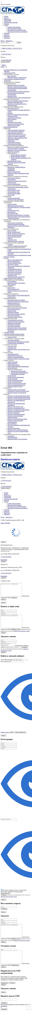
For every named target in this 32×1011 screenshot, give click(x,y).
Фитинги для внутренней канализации (19, 399)
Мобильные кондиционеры (15, 206)
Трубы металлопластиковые (16, 377)
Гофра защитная (12, 363)
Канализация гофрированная (19, 372)
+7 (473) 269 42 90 (6, 60)
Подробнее (4, 559)
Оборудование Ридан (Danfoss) (13, 278)
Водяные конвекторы (14, 198)
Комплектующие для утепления (17, 392)
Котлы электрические (14, 232)
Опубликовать (15, 965)
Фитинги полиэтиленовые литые (17, 419)
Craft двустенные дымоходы (16, 131)
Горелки (10, 238)
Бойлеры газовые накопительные (17, 87)
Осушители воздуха (13, 210)
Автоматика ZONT (9, 73)
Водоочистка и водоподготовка (17, 30)
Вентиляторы (11, 212)
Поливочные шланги (14, 365)
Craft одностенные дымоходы (16, 130)
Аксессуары (11, 195)
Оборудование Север (14, 190)
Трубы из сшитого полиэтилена (17, 383)
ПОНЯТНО (4, 1009)
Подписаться (4, 983)
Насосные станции (13, 264)
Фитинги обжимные (13, 413)
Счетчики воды (12, 346)
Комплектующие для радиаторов (17, 328)
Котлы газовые (12, 230)
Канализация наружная (17, 374)
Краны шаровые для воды (18, 155)
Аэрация (10, 113)
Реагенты (10, 121)
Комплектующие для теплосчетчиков (18, 358)
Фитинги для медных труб (15, 406)
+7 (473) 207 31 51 (17, 48)
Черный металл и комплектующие (17, 430)
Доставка (6, 33)
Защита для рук (12, 337)
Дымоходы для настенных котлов (17, 138)
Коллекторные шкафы (14, 193)
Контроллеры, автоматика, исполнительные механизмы (16, 223)
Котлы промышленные (14, 236)
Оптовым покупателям (10, 22)
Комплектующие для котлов (16, 241)
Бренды (6, 18)
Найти (19, 42)
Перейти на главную (10, 459)
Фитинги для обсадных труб (16, 411)
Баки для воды (12, 76)
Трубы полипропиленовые (15, 380)
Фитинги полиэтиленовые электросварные (15, 421)
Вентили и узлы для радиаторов (17, 150)
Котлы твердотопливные (15, 235)
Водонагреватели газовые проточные (18, 91)
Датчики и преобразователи (16, 357)
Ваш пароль (4, 661)
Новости (6, 35)
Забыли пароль (5, 732)
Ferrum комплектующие (14, 144)
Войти (11, 732)
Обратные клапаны (13, 312)
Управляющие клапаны (14, 117)
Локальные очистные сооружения (17, 31)
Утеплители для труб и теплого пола (18, 391)
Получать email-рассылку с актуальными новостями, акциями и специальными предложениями (14, 891)
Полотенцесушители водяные (16, 300)
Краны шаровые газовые (18, 156)
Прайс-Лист (7, 19)
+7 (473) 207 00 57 (6, 54)
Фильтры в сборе (12, 116)
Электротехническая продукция (17, 181)
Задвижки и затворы (13, 151)
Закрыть (3, 542)
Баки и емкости (12, 119)
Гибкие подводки (13, 362)
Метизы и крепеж (9, 256)
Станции (10, 244)
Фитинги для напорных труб (16, 408)
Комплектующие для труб (15, 386)
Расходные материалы (14, 184)
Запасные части (12, 96)
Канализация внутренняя (18, 371)
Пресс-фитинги (12, 423)
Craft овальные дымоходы (15, 133)
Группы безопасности (14, 309)
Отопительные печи (13, 289)
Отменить (12, 983)
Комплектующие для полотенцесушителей (14, 303)
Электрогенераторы (13, 340)
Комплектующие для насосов (16, 277)
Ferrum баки (11, 141)
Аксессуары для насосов (15, 272)
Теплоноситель (12, 182)
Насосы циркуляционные (15, 260)
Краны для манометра (14, 172)
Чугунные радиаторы (14, 326)
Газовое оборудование (14, 27)
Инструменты (12, 179)
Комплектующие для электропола (17, 439)
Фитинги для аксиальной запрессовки (19, 396)
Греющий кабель (12, 437)
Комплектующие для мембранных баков (19, 255)
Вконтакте (9, 41)
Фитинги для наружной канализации (18, 409)
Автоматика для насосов (15, 270)
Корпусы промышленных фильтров (18, 114)
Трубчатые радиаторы (14, 324)
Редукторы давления (14, 315)
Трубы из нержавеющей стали (16, 385)
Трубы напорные (12, 379)
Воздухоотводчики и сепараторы (17, 307)
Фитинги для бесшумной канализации (19, 397)
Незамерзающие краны (14, 161)
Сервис (6, 25)
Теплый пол (11, 436)
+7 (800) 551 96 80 (6, 48)
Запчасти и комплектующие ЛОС (17, 246)
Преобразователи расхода (15, 355)
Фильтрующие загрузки (14, 122)
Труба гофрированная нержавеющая (18, 366)
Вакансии (7, 36)
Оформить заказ (15, 629)
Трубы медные (12, 375)
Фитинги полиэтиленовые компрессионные (15, 416)
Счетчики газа (12, 348)
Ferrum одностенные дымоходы (17, 134)
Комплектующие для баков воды (17, 77)
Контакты (7, 38)
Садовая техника (9, 332)
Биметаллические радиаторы (16, 321)
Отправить (24, 647)
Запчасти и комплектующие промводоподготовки (16, 124)
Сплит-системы (12, 204)
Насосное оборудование (15, 28)
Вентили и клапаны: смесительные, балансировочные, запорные (18, 147)
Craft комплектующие (14, 142)
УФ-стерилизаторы (13, 108)
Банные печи (11, 287)
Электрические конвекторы (16, 199)
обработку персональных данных (21, 631)
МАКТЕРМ (7, 21)
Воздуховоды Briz (13, 213)
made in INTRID (5, 523)
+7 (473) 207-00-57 (6, 557)
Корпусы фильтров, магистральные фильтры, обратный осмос (18, 101)
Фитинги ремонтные (14, 428)
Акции (6, 16)
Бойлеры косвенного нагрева (16, 85)
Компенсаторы (12, 311)
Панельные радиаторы (14, 323)
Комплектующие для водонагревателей (19, 97)
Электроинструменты (14, 178)
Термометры (11, 170)
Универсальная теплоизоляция (16, 389)
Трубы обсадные (12, 368)
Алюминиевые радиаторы (15, 320)
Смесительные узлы (13, 192)
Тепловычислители (13, 354)
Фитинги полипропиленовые (16, 414)
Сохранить (14, 597)
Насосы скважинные (14, 261)
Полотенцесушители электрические (18, 301)
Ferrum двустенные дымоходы (16, 136)
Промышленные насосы (15, 269)
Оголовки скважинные (14, 273)
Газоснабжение (12, 281)
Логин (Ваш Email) (6, 659)
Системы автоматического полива (14, 334)
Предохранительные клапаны (16, 314)
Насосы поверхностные (14, 263)
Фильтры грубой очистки (15, 317)
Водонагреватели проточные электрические (16, 93)
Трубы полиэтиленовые (14, 382)
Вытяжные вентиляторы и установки (18, 215)
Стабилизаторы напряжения (16, 343)
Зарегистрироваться (20, 732)
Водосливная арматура (10, 127)
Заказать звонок (5, 61)
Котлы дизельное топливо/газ (16, 233)
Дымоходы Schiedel (13, 139)
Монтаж (6, 24)
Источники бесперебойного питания (18, 341)
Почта (3, 41)
